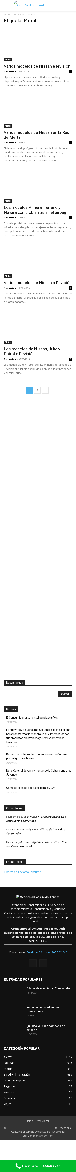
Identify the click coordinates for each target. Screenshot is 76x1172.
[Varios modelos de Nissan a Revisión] (38, 261)
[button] (6, 5)
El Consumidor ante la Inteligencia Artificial (32, 717)
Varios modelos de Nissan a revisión (37, 66)
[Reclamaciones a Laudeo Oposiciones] (13, 1012)
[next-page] (45, 390)
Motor (8, 59)
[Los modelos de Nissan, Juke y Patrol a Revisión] (38, 327)
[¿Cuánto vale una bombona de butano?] (13, 1031)
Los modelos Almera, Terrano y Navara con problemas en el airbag (35, 210)
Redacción (10, 71)
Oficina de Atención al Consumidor (49, 988)
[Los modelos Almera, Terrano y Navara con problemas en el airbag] (38, 186)
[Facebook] (33, 963)
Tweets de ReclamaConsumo (22, 872)
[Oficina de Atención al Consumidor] (13, 993)
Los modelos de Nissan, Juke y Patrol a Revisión (32, 351)
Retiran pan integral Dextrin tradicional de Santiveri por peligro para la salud (37, 756)
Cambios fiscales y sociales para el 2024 (30, 787)
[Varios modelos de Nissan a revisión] (38, 44)
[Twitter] (43, 963)
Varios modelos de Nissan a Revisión (38, 282)
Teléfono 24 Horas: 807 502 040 (47, 952)
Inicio (7, 14)
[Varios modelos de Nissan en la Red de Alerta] (38, 111)
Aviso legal (43, 1121)
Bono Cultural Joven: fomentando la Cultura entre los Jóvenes (38, 772)
